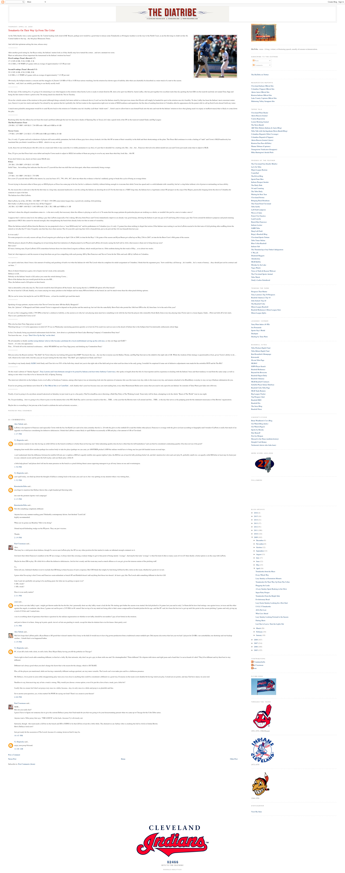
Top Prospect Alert (258, 397)
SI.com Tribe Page (257, 360)
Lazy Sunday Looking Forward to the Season (272, 617)
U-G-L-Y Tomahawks (263, 606)
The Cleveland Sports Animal (262, 274)
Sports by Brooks (257, 429)
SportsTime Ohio (257, 179)
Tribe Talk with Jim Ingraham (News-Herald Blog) (269, 131)
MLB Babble (256, 262)
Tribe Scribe (255, 206)
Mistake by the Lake (258, 265)
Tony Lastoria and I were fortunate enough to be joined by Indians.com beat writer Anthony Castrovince (77, 371)
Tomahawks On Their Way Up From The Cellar (31, 30)
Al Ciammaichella (258, 662)
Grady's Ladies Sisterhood (260, 280)
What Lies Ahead (262, 613)
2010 (256, 534)
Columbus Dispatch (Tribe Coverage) (264, 134)
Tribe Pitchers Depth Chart (260, 348)
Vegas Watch (256, 268)
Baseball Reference (258, 369)
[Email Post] (32, 410)
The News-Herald (257, 125)
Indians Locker (256, 225)
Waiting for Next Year (259, 194)
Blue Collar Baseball (258, 243)
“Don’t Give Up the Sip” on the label (41, 335)
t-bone (254, 668)
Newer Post (12, 759)
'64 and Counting (257, 188)
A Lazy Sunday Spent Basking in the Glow (271, 589)
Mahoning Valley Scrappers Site (263, 101)
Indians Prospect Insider (260, 182)
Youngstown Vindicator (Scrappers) (264, 149)
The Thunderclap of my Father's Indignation (267, 249)
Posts (256, 60)
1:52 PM (18, 480)
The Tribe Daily (257, 191)
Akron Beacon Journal (259, 115)
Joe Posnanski (256, 327)
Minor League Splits (258, 313)
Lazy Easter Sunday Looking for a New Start (272, 603)
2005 (256, 650)
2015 (256, 516)
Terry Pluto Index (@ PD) (260, 324)
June (258, 561)
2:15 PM (18, 499)
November (260, 544)
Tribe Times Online (258, 240)
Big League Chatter (258, 394)
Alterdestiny (255, 258)
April (258, 568)
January (259, 635)
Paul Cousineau (20, 543)
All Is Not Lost (261, 610)
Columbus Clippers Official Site (262, 89)
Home (123, 759)
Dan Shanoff (255, 433)
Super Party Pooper (263, 592)
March (258, 628)
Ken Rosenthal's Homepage (261, 354)
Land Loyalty (256, 219)
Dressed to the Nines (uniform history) (265, 439)
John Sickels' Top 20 (258, 300)
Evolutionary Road (263, 599)
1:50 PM (18, 467)
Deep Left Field (257, 231)
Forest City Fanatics (258, 216)
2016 (256, 513)
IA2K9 (33, 363)
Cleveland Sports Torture (260, 237)
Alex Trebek (18, 424)
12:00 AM (18, 749)
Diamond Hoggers (257, 255)
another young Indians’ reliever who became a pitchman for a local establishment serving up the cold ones (66, 341)
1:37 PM (18, 434)
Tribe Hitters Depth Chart (260, 351)
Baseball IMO (256, 400)
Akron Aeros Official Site (260, 92)
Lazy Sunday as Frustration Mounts (269, 578)
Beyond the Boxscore (259, 372)
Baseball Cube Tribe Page (260, 388)
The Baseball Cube (258, 304)
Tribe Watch (255, 277)
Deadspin (254, 333)
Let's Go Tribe (256, 167)
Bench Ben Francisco (259, 222)
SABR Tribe (255, 228)
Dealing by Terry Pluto (259, 336)
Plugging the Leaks (263, 585)
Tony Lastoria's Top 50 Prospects (263, 294)
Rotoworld (255, 357)
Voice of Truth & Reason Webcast (263, 271)
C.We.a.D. (254, 252)
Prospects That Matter (259, 291)
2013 (256, 523)
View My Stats (256, 811)
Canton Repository (258, 118)
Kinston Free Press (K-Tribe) (261, 143)
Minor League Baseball (259, 307)
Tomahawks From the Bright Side (268, 596)
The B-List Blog (257, 176)
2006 (256, 646)
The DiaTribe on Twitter (260, 74)
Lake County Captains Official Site (264, 98)
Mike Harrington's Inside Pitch (262, 152)
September (260, 551)
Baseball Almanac (257, 378)
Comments (258, 65)
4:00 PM (18, 697)
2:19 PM (18, 537)
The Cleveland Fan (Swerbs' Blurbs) (264, 164)
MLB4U (254, 363)
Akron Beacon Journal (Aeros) (262, 140)
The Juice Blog (256, 406)
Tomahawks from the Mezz (265, 571)
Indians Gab (255, 246)
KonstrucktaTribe (20, 486)
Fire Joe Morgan (257, 436)
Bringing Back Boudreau (260, 200)
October (259, 547)
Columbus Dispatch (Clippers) (262, 137)
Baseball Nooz (256, 409)
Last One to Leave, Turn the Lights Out (270, 624)
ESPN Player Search (258, 366)
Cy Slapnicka (19, 440)
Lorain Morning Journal (260, 122)
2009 (256, 537)
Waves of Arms (256, 213)
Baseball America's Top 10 (260, 297)
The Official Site (51, 385)
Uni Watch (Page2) (258, 426)
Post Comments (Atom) (26, 764)
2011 (256, 530)
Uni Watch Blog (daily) (259, 423)
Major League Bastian (259, 170)
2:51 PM (18, 625)
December (260, 540)
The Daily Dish (256, 185)
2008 (256, 639)
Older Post (234, 759)
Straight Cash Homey (259, 442)
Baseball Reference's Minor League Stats (266, 310)
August (259, 554)
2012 (256, 527)
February (259, 631)
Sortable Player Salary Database (262, 384)
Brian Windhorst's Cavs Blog (261, 420)
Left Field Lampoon (258, 209)
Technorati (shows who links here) (263, 445)
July (258, 558)
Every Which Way (262, 575)
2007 (256, 643)
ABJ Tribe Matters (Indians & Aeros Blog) (266, 128)
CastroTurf (64, 385)
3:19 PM (18, 642)
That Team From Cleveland (261, 203)
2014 (256, 520)
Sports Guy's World (258, 330)
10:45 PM (18, 735)
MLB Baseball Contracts (260, 381)
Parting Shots (260, 620)
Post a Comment (14, 754)
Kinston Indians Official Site (261, 95)
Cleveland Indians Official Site (262, 86)
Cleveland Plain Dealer (259, 112)
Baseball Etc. (256, 403)
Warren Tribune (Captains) (260, 146)
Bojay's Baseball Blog (259, 234)
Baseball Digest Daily (259, 375)
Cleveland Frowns (257, 197)
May (258, 565)
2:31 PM (18, 595)
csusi (16, 601)
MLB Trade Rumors (258, 391)
